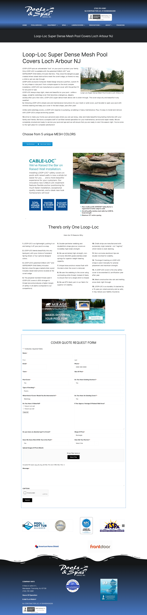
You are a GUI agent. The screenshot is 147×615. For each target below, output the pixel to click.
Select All (25, 412)
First (24, 360)
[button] (23, 523)
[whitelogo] (39, 6)
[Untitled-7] (73, 575)
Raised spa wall (29, 409)
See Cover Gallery (45, 144)
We (23, 117)
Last (76, 360)
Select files (73, 457)
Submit (27, 500)
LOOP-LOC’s (26, 82)
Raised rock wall (30, 406)
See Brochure (30, 144)
